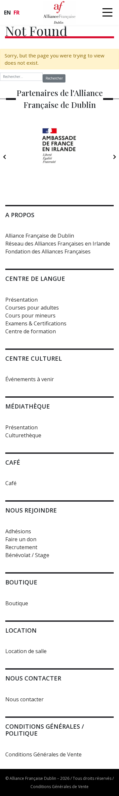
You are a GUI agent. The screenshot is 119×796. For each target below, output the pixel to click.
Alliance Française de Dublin (39, 235)
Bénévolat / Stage (27, 555)
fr (17, 12)
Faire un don (20, 539)
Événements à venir (29, 379)
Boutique (16, 603)
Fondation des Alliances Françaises (48, 251)
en (7, 12)
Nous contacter (24, 699)
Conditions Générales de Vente (43, 754)
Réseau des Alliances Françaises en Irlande (57, 243)
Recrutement (21, 547)
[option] (59, 153)
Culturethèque (23, 435)
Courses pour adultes (32, 307)
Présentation (21, 299)
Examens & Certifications (35, 323)
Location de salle (26, 651)
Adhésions (18, 531)
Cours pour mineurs (30, 315)
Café (11, 483)
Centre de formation (30, 331)
